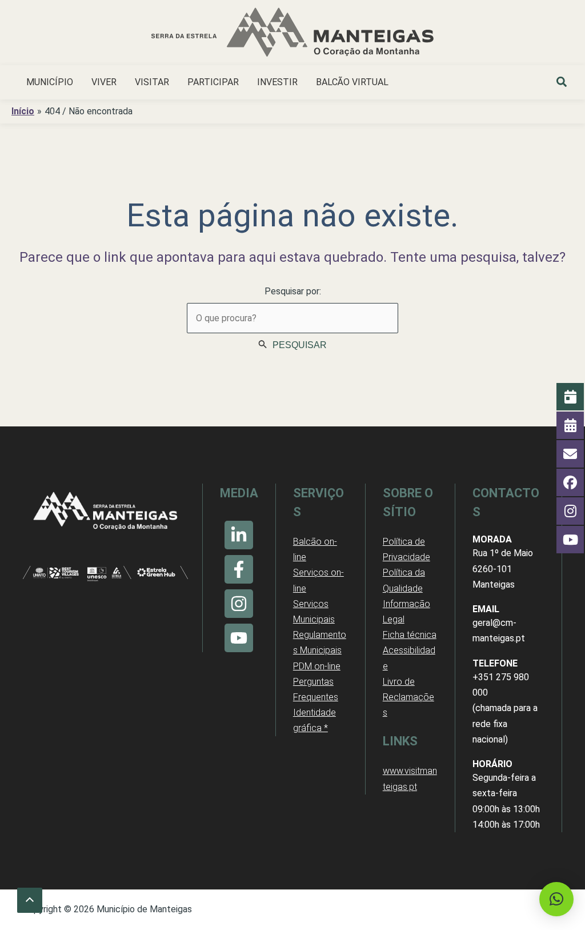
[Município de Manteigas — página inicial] (292, 34)
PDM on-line (316, 666)
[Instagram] (239, 603)
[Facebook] (239, 569)
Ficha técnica (409, 634)
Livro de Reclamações (408, 697)
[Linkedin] (239, 535)
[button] (562, 83)
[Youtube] (239, 638)
